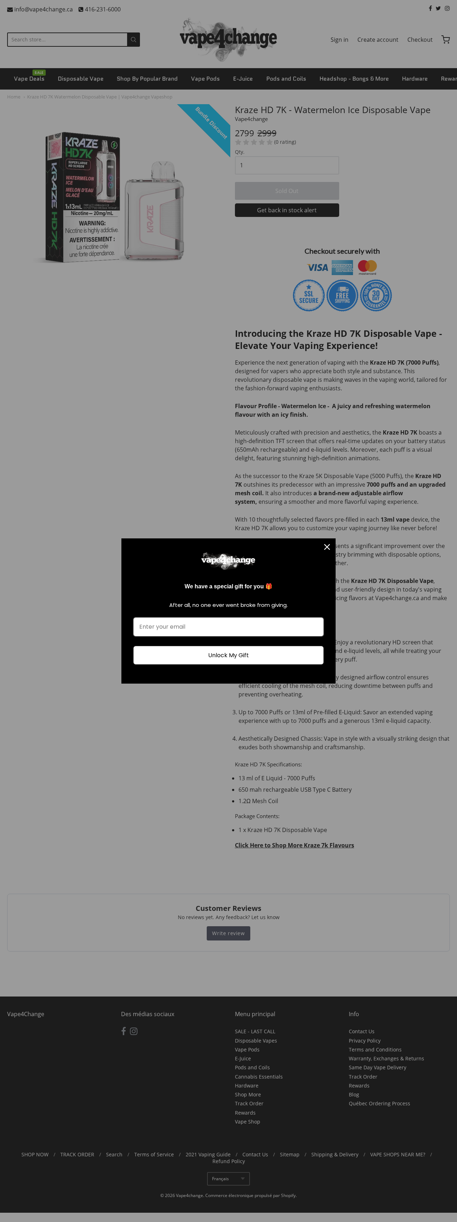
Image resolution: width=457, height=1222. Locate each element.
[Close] (327, 547)
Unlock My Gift (228, 655)
